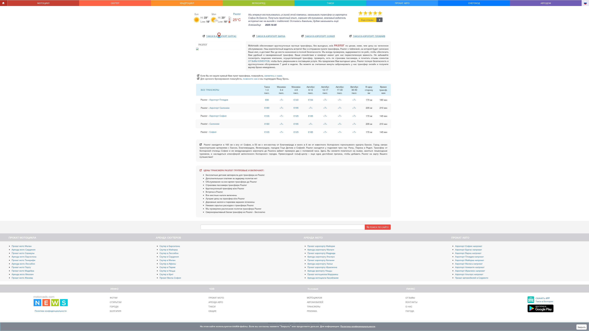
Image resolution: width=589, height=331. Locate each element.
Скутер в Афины (168, 263)
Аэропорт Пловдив (218, 99)
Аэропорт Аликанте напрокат (469, 267)
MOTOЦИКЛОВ (314, 297)
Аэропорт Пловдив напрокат (469, 256)
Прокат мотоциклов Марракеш (322, 274)
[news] (51, 300)
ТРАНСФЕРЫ (313, 306)
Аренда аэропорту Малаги (320, 249)
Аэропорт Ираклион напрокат (470, 270)
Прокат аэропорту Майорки (321, 245)
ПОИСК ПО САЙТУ (379, 227)
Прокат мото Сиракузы (23, 253)
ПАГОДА (410, 310)
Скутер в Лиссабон (169, 253)
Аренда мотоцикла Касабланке (323, 277)
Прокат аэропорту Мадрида (321, 253)
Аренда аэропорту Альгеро (321, 256)
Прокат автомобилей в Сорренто (471, 277)
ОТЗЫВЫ (410, 297)
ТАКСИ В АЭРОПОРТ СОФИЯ (320, 36)
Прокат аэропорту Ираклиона (322, 267)
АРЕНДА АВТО (215, 302)
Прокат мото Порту (21, 267)
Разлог (237, 14)
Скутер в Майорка (169, 249)
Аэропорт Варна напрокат (468, 253)
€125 (296, 115)
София (212, 131)
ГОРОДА (114, 306)
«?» (281, 99)
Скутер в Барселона (170, 245)
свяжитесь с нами (273, 75)
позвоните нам (250, 78)
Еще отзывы (367, 19)
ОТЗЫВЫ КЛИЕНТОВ (259, 61)
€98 (267, 99)
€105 (266, 115)
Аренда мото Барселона (24, 256)
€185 (310, 115)
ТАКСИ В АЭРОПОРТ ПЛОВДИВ (369, 36)
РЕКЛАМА (312, 310)
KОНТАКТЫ (411, 302)
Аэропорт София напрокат (468, 245)
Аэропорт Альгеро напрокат (469, 274)
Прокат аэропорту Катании (320, 260)
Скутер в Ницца (167, 270)
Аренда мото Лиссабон (23, 263)
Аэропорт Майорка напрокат (469, 260)
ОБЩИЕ (212, 310)
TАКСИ (212, 306)
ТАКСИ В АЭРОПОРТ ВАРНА (270, 36)
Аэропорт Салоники (219, 107)
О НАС (409, 306)
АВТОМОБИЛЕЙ (315, 302)
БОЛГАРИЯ (115, 310)
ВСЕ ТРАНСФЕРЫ (210, 89)
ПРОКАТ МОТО (216, 297)
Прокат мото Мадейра (23, 270)
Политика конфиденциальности (51, 310)
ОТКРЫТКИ (115, 302)
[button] (43, 3)
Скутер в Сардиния (169, 256)
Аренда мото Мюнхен (23, 274)
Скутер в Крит (166, 274)
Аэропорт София (218, 115)
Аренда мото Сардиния (23, 249)
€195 (296, 107)
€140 (296, 99)
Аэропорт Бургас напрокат (468, 249)
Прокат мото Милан (22, 245)
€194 (310, 99)
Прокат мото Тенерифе (23, 260)
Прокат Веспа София (170, 277)
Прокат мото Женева (22, 277)
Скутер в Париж (167, 267)
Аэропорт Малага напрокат (469, 263)
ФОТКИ (113, 297)
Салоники (214, 123)
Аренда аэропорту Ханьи (320, 263)
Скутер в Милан (167, 260)
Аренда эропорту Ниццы (319, 270)
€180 (266, 107)
